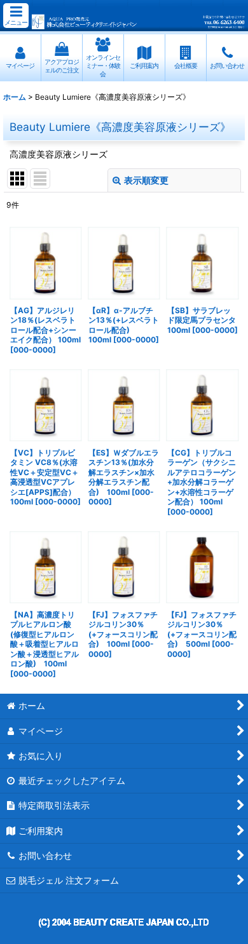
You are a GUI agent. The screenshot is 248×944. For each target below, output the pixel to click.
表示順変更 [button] (146, 180)
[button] (16, 15)
